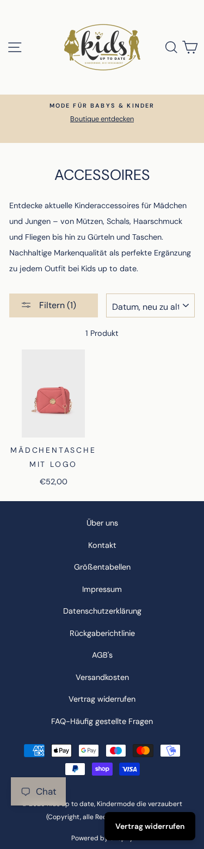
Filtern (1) (56, 305)
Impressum (102, 589)
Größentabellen (102, 567)
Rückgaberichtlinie (102, 633)
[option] (102, 113)
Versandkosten (102, 677)
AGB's (102, 655)
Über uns (102, 523)
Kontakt (102, 545)
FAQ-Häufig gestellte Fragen (102, 721)
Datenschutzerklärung (102, 611)
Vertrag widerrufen (102, 699)
